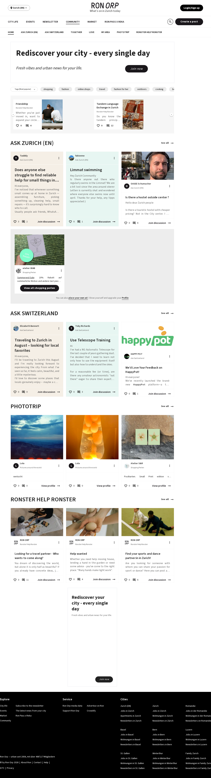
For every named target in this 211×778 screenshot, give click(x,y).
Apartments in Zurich (131, 716)
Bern (154, 729)
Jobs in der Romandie (196, 711)
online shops (84, 89)
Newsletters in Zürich (162, 720)
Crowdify (91, 710)
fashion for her (121, 89)
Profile (125, 298)
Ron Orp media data (72, 706)
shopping (48, 89)
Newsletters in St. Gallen (133, 768)
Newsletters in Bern (162, 744)
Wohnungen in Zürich (162, 716)
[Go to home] (105, 5)
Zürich (155, 706)
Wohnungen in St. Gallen (132, 763)
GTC (2, 768)
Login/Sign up (192, 8)
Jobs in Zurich (127, 711)
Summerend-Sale (25, 277)
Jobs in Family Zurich (196, 758)
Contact (37, 762)
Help (46, 762)
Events (30, 22)
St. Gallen (125, 753)
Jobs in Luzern (193, 734)
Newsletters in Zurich (131, 720)
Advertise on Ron (95, 706)
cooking (159, 89)
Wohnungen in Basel (130, 739)
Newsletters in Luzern (196, 744)
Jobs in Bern (158, 734)
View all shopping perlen (39, 288)
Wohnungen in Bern (161, 739)
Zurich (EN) (126, 706)
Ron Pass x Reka (114, 22)
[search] (170, 22)
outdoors (142, 89)
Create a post (189, 21)
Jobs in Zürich (159, 711)
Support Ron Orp (71, 710)
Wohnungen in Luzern (196, 739)
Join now (136, 69)
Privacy (10, 768)
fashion (65, 89)
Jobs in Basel (127, 734)
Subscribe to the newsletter (30, 706)
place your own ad (78, 298)
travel (102, 89)
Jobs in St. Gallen (129, 758)
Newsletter (50, 22)
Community (73, 22)
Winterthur (157, 753)
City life (13, 22)
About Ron (26, 762)
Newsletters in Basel (131, 744)
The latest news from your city (31, 710)
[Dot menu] (58, 158)
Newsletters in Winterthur (165, 768)
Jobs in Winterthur (161, 758)
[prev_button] (13, 115)
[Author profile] (71, 158)
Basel (123, 729)
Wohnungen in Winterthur (164, 763)
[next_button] (171, 115)
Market (92, 22)
